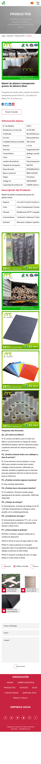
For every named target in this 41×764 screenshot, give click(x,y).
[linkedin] (11, 718)
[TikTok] (36, 718)
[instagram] (29, 718)
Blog (34, 688)
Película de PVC (20, 36)
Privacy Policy (20, 698)
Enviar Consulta (11, 112)
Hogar (3, 36)
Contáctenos (11, 693)
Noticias (24, 688)
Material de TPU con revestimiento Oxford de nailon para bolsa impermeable (12, 611)
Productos (10, 36)
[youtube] (23, 718)
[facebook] (5, 718)
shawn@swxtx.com (24, 729)
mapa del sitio (29, 693)
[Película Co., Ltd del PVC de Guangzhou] (3, 3)
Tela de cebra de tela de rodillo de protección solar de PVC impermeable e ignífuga (32, 590)
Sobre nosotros (26, 682)
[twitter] (17, 718)
